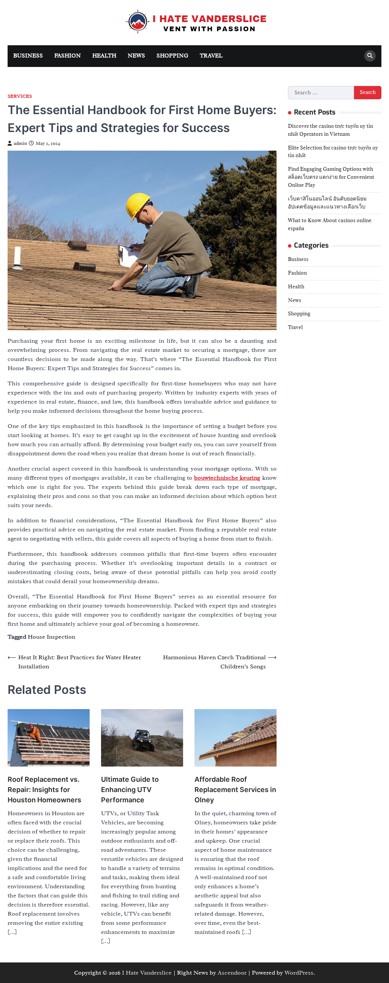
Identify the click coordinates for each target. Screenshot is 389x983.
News (136, 55)
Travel (211, 55)
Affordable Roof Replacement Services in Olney (235, 789)
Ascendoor (232, 973)
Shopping (172, 55)
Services (20, 96)
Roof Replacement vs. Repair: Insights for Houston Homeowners (44, 789)
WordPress (299, 973)
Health (104, 55)
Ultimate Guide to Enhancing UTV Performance (130, 789)
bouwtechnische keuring (227, 478)
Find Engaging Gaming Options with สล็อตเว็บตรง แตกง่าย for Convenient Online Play (331, 177)
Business (28, 55)
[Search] (370, 56)
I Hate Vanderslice (147, 973)
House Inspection (51, 637)
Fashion (67, 55)
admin (20, 143)
